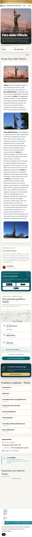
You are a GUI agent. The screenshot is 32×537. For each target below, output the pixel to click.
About (29, 5)
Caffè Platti (9, 343)
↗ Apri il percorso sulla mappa (16, 354)
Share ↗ (28, 54)
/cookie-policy (6, 531)
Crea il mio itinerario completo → (16, 358)
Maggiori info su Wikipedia (11, 451)
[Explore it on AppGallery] (16, 288)
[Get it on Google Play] (22, 284)
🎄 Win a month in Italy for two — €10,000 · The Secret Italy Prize (15, 1)
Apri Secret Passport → (16, 374)
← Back (4, 29)
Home (24, 5)
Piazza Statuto (10, 335)
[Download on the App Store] (9, 284)
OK (3, 534)
